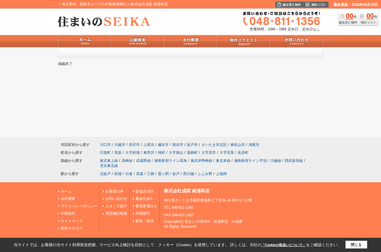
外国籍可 (143, 213)
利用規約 (68, 213)
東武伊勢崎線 (201, 161)
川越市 (119, 145)
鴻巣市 (254, 145)
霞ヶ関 (163, 174)
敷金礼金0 (144, 198)
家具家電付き (146, 206)
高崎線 (127, 161)
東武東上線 (109, 161)
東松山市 (237, 145)
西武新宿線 (294, 161)
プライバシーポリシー (79, 206)
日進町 (105, 152)
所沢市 (134, 145)
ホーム (66, 191)
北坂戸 (105, 174)
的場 (118, 174)
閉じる (356, 245)
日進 (128, 174)
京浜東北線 (109, 166)
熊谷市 (177, 145)
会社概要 (68, 198)
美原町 (243, 152)
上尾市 (148, 145)
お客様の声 (114, 191)
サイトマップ (72, 221)
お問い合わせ (116, 198)
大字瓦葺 (227, 152)
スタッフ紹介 (116, 206)
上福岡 (221, 174)
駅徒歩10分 (145, 191)
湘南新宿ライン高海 (170, 161)
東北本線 (223, 161)
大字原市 (208, 152)
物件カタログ (72, 228)
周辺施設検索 (116, 213)
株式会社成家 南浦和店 (187, 190)
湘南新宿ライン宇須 (250, 161)
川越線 (275, 161)
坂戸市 (192, 145)
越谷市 (163, 145)
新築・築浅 (145, 221)
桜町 (161, 152)
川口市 (105, 145)
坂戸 (176, 174)
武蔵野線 (143, 161)
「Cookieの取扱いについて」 (283, 245)
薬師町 (192, 152)
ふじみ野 (205, 174)
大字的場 (132, 152)
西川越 (188, 174)
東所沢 (148, 152)
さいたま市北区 (214, 145)
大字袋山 (176, 152)
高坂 (118, 152)
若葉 (139, 174)
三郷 (150, 174)
